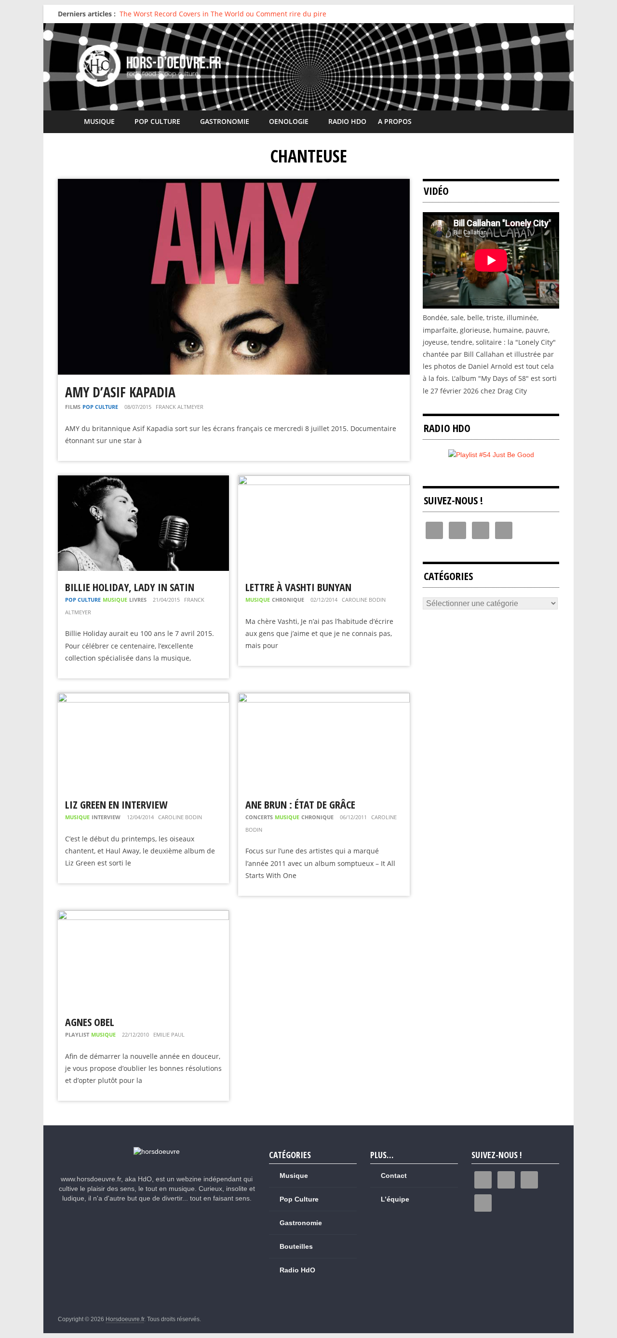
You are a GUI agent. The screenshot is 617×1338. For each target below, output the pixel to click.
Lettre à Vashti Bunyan (298, 587)
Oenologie (288, 121)
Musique (99, 121)
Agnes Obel (89, 1021)
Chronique (288, 599)
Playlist (77, 1034)
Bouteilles (296, 1246)
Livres (138, 599)
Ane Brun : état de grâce (300, 804)
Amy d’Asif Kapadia (120, 392)
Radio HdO (347, 121)
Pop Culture (157, 121)
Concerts (259, 817)
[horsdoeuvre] (157, 1151)
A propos (395, 121)
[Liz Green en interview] (143, 699)
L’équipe (395, 1199)
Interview (106, 817)
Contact (394, 1175)
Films (72, 406)
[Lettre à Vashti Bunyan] (323, 481)
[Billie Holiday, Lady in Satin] (143, 481)
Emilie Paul (169, 1034)
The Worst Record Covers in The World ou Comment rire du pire (223, 13)
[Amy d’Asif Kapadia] (234, 185)
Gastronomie (224, 121)
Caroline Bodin (364, 599)
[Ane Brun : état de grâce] (323, 699)
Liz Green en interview (116, 804)
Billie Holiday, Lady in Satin (129, 587)
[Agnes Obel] (143, 916)
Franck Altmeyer (179, 406)
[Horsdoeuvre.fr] (308, 66)
